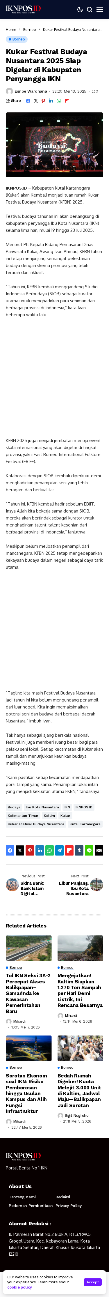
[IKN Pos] (23, 9)
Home (11, 29)
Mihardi (19, 1021)
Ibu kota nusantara (42, 807)
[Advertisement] (54, 380)
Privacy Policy (68, 1205)
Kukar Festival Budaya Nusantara (36, 824)
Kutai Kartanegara (85, 824)
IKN (67, 807)
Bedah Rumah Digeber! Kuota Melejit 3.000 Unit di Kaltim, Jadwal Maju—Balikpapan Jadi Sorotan (79, 1090)
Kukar (65, 816)
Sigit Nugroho (77, 1115)
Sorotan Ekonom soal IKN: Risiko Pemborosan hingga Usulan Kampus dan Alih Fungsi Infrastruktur (26, 1093)
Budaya (14, 807)
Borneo (29, 29)
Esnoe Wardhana (31, 91)
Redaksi (63, 1196)
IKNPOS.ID (84, 807)
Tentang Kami (22, 1196)
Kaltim (49, 816)
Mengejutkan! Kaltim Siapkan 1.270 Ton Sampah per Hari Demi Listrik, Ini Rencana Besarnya (80, 990)
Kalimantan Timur (23, 816)
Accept (93, 1282)
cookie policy (19, 1287)
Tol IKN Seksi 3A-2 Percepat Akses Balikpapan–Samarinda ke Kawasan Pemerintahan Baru (28, 993)
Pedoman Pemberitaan (31, 1205)
